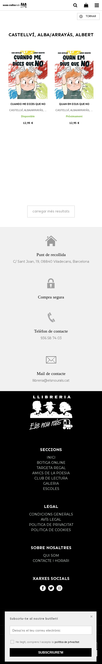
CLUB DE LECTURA (51, 478)
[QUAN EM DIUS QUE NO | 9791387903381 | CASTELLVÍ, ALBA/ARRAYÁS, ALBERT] (74, 75)
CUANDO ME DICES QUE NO (28, 104)
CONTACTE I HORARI (51, 561)
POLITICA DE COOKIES (51, 530)
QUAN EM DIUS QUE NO (74, 104)
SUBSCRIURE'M (50, 652)
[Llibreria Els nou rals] (14, 5)
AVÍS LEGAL (51, 519)
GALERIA (51, 483)
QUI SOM (51, 555)
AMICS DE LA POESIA (51, 473)
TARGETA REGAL (51, 468)
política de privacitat (67, 642)
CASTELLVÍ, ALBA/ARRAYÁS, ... (27, 110)
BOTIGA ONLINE (51, 463)
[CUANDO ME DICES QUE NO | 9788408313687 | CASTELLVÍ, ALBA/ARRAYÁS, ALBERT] (28, 75)
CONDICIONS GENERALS (51, 514)
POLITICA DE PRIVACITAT (51, 525)
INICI (51, 457)
